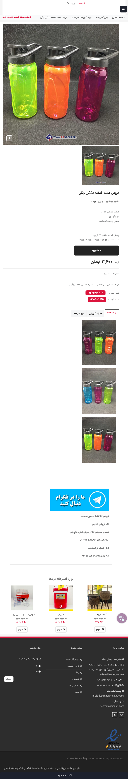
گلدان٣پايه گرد (100, 615)
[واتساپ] (114, 714)
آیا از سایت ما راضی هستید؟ (30, 658)
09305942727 (95, 293)
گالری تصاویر (73, 666)
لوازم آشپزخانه (72, 660)
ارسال (8, 679)
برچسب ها (79, 314)
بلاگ (77, 673)
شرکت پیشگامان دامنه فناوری (17, 768)
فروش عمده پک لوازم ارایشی (22, 615)
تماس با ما (74, 686)
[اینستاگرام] (121, 714)
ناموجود (95, 251)
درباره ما (75, 679)
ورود (77, 692)
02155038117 (97, 300)
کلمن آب (61, 615)
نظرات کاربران (95, 314)
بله (36, 666)
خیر (36, 671)
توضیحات (111, 313)
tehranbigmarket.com (112, 706)
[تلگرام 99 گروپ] (61, 500)
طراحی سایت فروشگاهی (68, 768)
